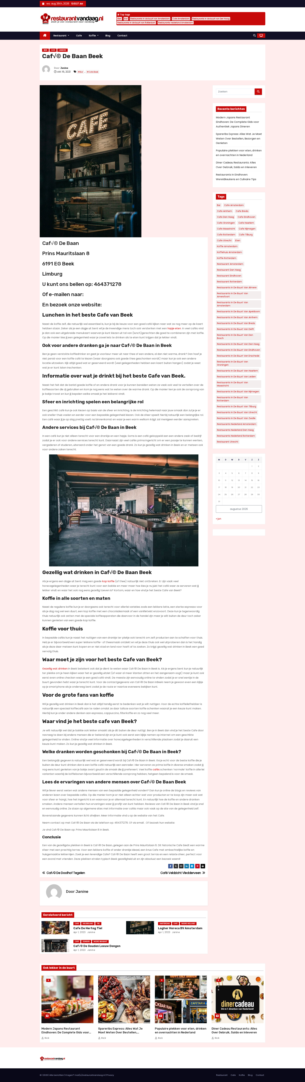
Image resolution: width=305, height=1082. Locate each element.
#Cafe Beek (92, 72)
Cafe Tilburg (246, 234)
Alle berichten (56, 1075)
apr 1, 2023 (79, 932)
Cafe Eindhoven (246, 217)
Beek (45, 50)
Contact (122, 35)
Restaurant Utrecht (227, 441)
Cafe (79, 35)
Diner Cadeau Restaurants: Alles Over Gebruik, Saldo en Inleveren (234, 1030)
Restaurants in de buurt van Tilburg (236, 406)
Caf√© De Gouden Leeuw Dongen (96, 946)
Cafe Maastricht (226, 228)
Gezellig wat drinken (55, 668)
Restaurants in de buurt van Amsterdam (150, 18)
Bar (126, 18)
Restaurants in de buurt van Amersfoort (232, 295)
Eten (119, 18)
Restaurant (60, 35)
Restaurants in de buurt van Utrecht (237, 412)
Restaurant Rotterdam (229, 281)
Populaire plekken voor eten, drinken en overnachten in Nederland (180, 1030)
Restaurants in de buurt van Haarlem (237, 370)
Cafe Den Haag (225, 217)
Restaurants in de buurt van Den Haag (211, 18)
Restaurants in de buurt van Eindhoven (238, 350)
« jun (218, 519)
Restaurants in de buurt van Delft (235, 329)
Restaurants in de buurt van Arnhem (237, 317)
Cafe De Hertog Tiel (87, 928)
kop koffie (108, 581)
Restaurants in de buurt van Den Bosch (235, 336)
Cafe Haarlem (246, 222)
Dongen (86, 941)
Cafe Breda (242, 211)
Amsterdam (165, 923)
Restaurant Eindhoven (229, 275)
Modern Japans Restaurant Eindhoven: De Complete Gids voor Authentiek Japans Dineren (237, 122)
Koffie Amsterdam (227, 246)
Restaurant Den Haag (229, 269)
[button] (254, 35)
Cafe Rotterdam (226, 234)
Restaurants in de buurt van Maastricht (232, 384)
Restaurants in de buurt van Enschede (238, 355)
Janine (64, 68)
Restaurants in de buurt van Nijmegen (238, 391)
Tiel (98, 923)
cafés (156, 769)
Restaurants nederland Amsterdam (175, 22)
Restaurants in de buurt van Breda (236, 323)
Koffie (93, 35)
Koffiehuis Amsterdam (229, 252)
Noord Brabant (100, 941)
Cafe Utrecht (224, 240)
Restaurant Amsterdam (230, 264)
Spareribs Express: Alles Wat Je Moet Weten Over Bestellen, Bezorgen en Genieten (239, 138)
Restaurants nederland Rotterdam (236, 435)
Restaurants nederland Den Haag (235, 430)
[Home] (45, 36)
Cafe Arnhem (224, 211)
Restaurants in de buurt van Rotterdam (136, 22)
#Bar (80, 72)
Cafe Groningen (226, 222)
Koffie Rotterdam (226, 258)
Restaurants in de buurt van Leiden (236, 376)
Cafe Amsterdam (181, 18)
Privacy (110, 1075)
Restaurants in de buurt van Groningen (232, 363)
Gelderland (88, 923)
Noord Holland (188, 923)
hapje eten (174, 328)
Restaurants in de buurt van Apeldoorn (238, 311)
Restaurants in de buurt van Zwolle (236, 418)
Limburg (62, 50)
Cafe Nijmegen (247, 228)
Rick (46, 1038)
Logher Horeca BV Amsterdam (180, 928)
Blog (107, 35)
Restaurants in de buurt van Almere (237, 287)
